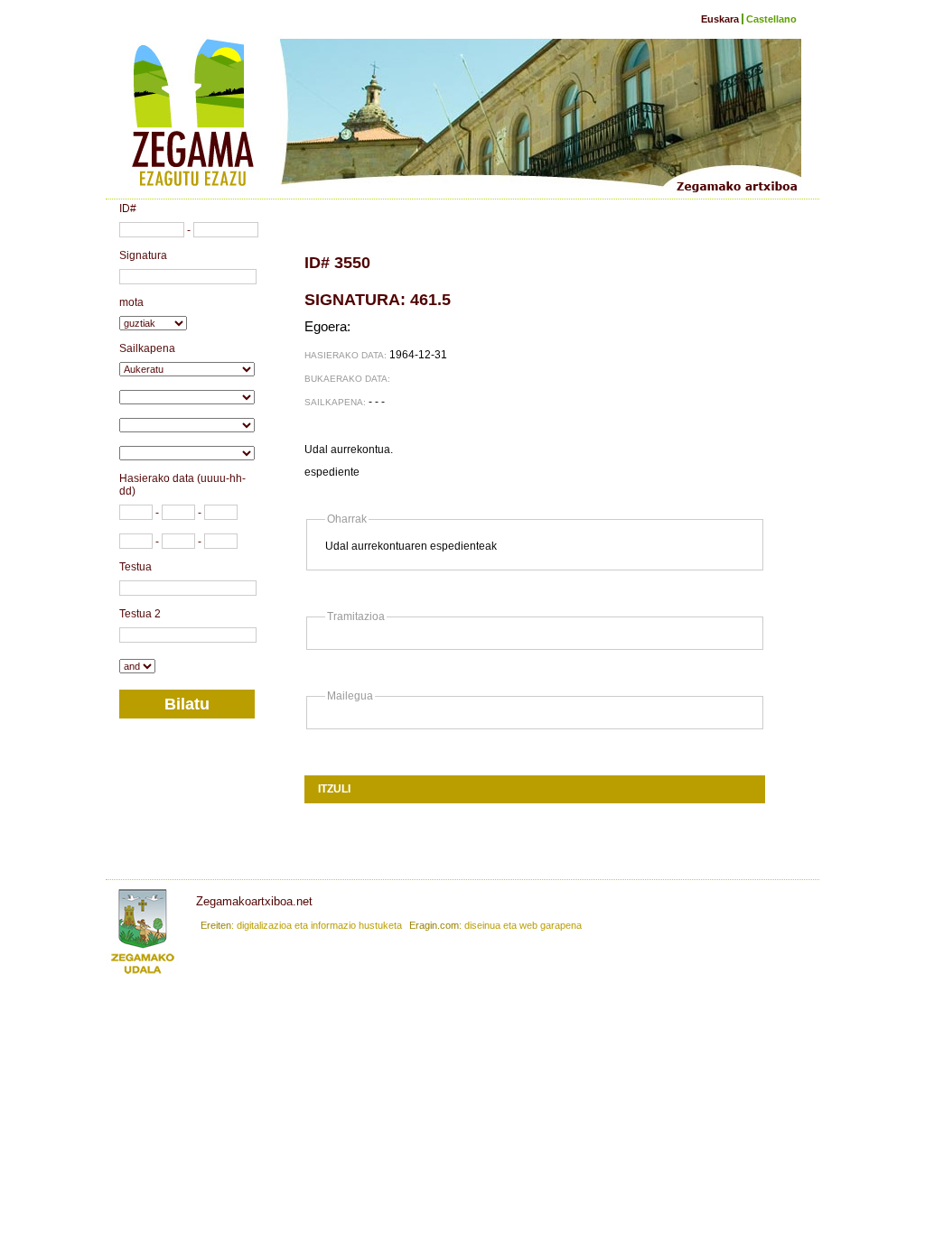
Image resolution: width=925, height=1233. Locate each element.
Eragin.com (434, 925)
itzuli (334, 789)
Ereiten (216, 925)
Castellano (771, 19)
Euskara (720, 19)
